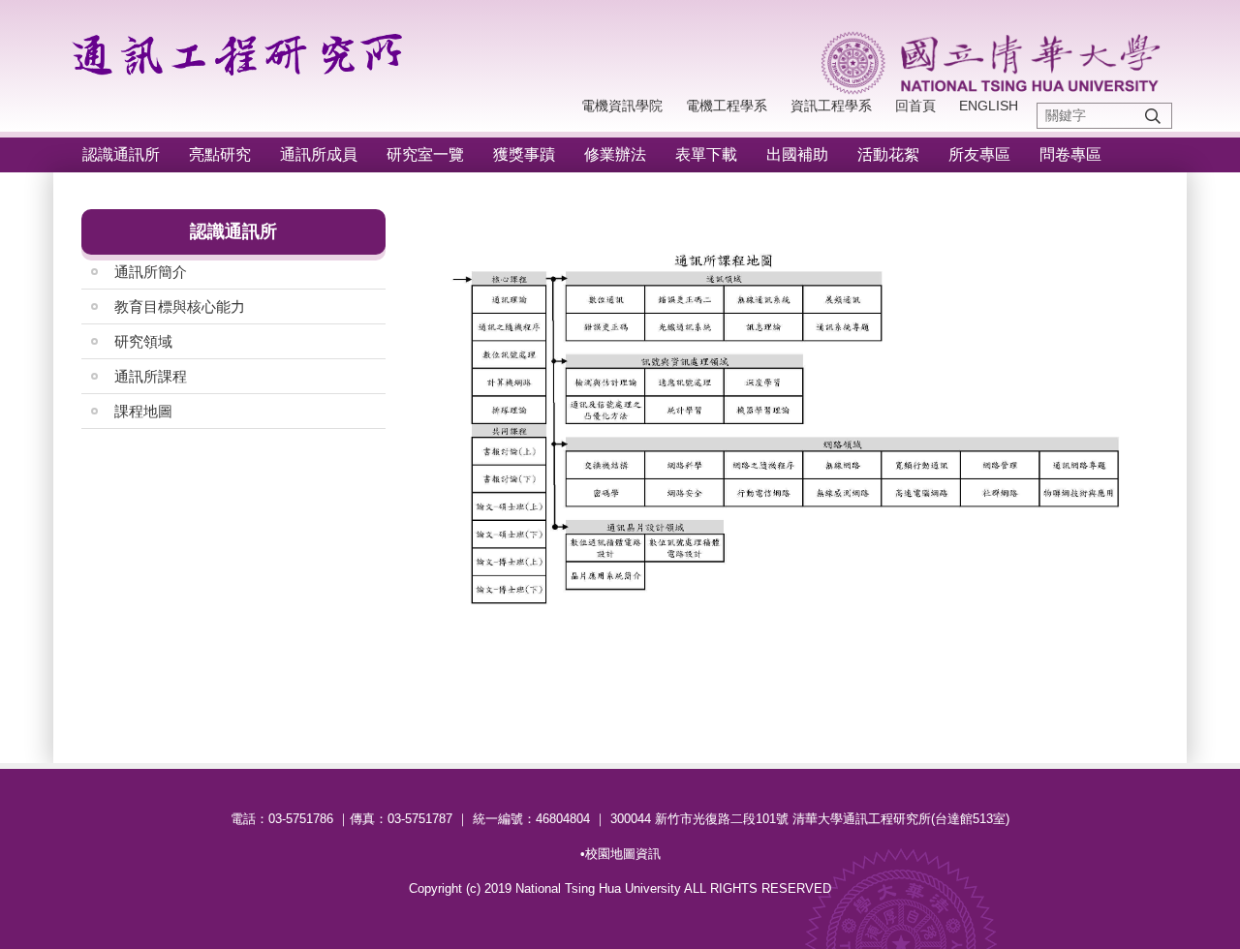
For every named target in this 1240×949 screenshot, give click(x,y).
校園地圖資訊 (623, 853)
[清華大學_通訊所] (243, 50)
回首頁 (915, 105)
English (988, 105)
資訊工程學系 (831, 105)
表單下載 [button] (706, 154)
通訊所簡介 (150, 271)
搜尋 (1152, 116)
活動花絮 (888, 154)
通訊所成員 (318, 154)
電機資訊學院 (622, 105)
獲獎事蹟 (524, 154)
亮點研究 (220, 154)
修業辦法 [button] (615, 154)
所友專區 (979, 154)
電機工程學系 (726, 105)
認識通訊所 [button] (121, 154)
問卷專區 (1070, 154)
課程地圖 (143, 411)
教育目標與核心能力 (179, 306)
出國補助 (797, 154)
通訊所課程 (150, 376)
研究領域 (143, 341)
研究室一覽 (425, 154)
